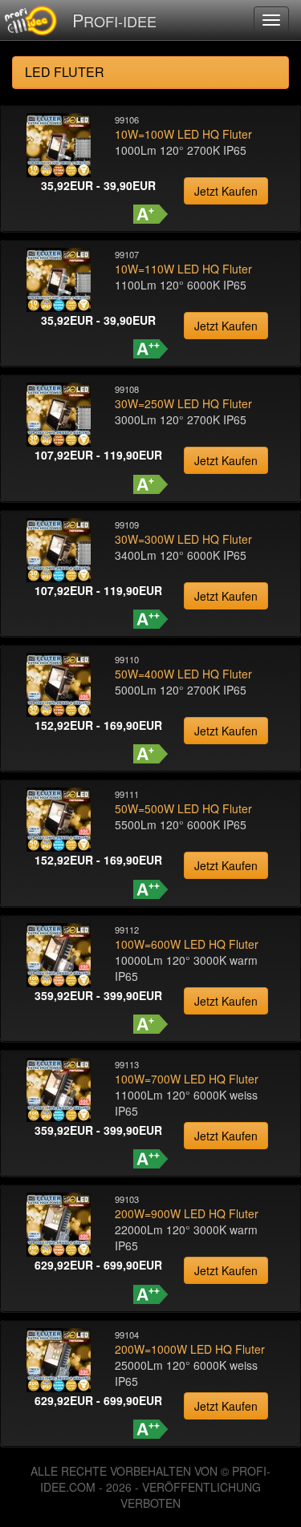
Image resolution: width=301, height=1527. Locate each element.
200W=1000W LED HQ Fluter (190, 1349)
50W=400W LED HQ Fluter (183, 674)
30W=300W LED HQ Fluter (183, 539)
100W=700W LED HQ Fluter (186, 1079)
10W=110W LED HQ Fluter (183, 269)
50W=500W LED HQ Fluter (183, 808)
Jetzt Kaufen (226, 191)
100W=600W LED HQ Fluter (186, 944)
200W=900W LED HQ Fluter (186, 1213)
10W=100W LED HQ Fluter (183, 134)
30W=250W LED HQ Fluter (183, 403)
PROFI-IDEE (114, 19)
